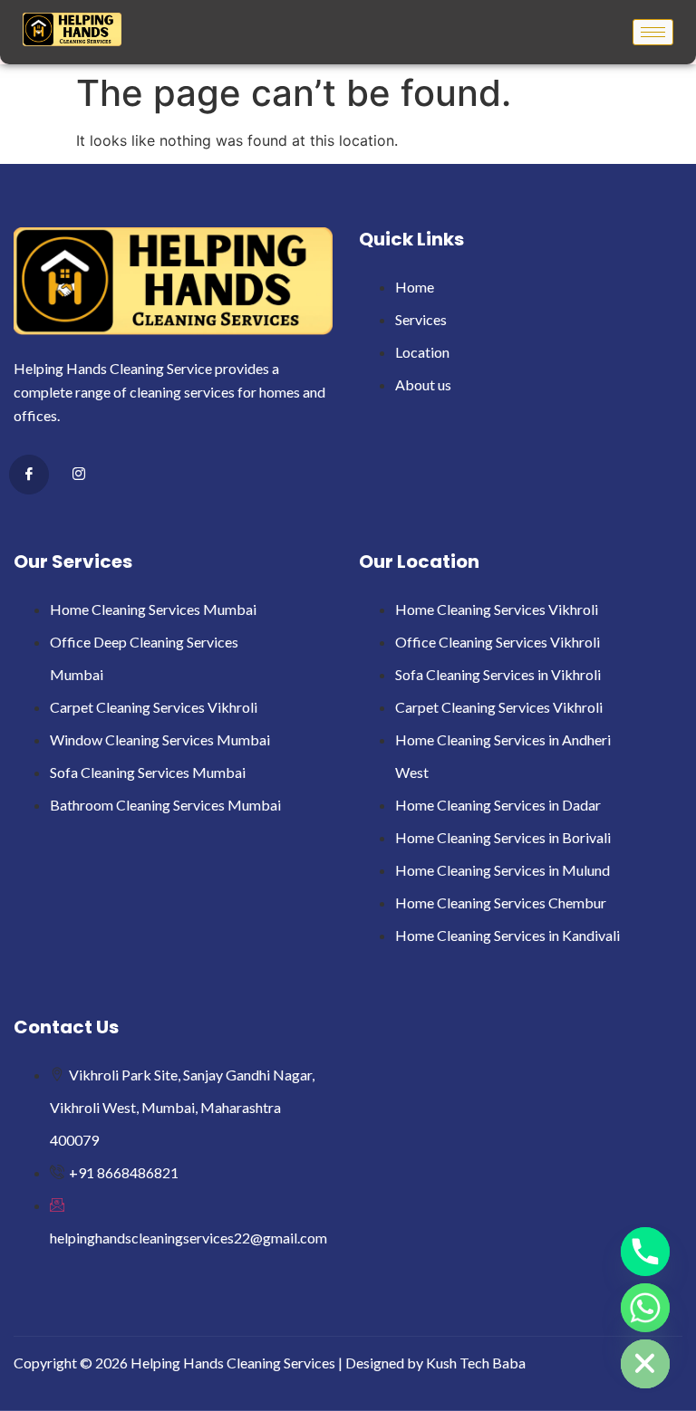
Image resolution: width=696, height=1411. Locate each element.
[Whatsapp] (645, 1307)
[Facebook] (29, 474)
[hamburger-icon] (653, 32)
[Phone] (645, 1251)
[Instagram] (79, 475)
